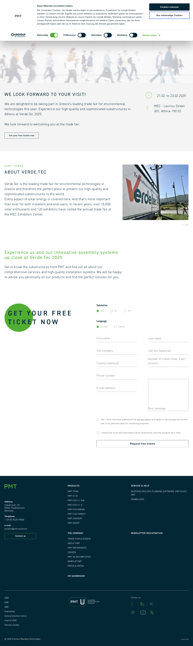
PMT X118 (73, 496)
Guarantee (10, 611)
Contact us (20, 536)
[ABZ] (96, 602)
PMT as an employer (79, 556)
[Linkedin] (144, 604)
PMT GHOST (74, 523)
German (104, 326)
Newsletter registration (147, 533)
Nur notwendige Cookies (169, 15)
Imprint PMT (11, 620)
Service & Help (140, 485)
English (121, 326)
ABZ (7, 607)
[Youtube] (144, 612)
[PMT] (12, 487)
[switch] (82, 35)
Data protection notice (16, 616)
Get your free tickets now (21, 135)
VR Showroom (76, 576)
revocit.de (184, 639)
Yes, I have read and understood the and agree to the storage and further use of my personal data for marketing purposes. (144, 421)
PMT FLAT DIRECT (77, 514)
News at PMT (75, 561)
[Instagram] (134, 612)
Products (74, 485)
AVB (7, 602)
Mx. (129, 311)
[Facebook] (134, 604)
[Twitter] (153, 612)
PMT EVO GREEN (76, 509)
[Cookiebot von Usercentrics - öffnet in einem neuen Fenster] (18, 35)
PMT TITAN (73, 491)
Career (72, 552)
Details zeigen (150, 35)
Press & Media (76, 565)
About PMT (74, 543)
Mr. (116, 311)
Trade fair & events (79, 538)
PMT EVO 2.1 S (75, 505)
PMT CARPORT (75, 518)
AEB (7, 598)
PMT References (77, 547)
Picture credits (12, 625)
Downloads (137, 499)
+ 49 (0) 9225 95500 (14, 519)
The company (75, 533)
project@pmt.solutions (16, 528)
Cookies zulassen (169, 7)
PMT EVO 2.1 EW (76, 500)
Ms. (102, 311)
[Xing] (153, 604)
